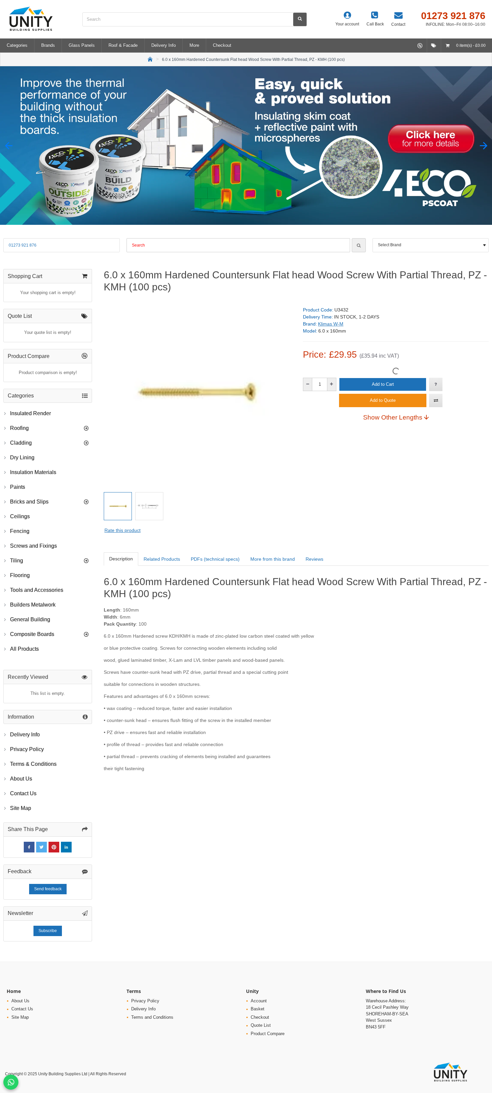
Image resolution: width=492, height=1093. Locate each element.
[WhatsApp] (10, 1082)
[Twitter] (41, 847)
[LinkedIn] (66, 847)
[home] (150, 58)
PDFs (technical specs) (215, 559)
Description (121, 558)
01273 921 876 (22, 245)
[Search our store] (300, 19)
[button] (8, 145)
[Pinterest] (54, 847)
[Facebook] (29, 847)
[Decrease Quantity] (307, 384)
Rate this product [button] (122, 530)
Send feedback (48, 889)
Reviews (314, 559)
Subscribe (47, 930)
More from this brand (272, 559)
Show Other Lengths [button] (392, 417)
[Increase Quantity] (331, 384)
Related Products (162, 559)
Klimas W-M (330, 324)
